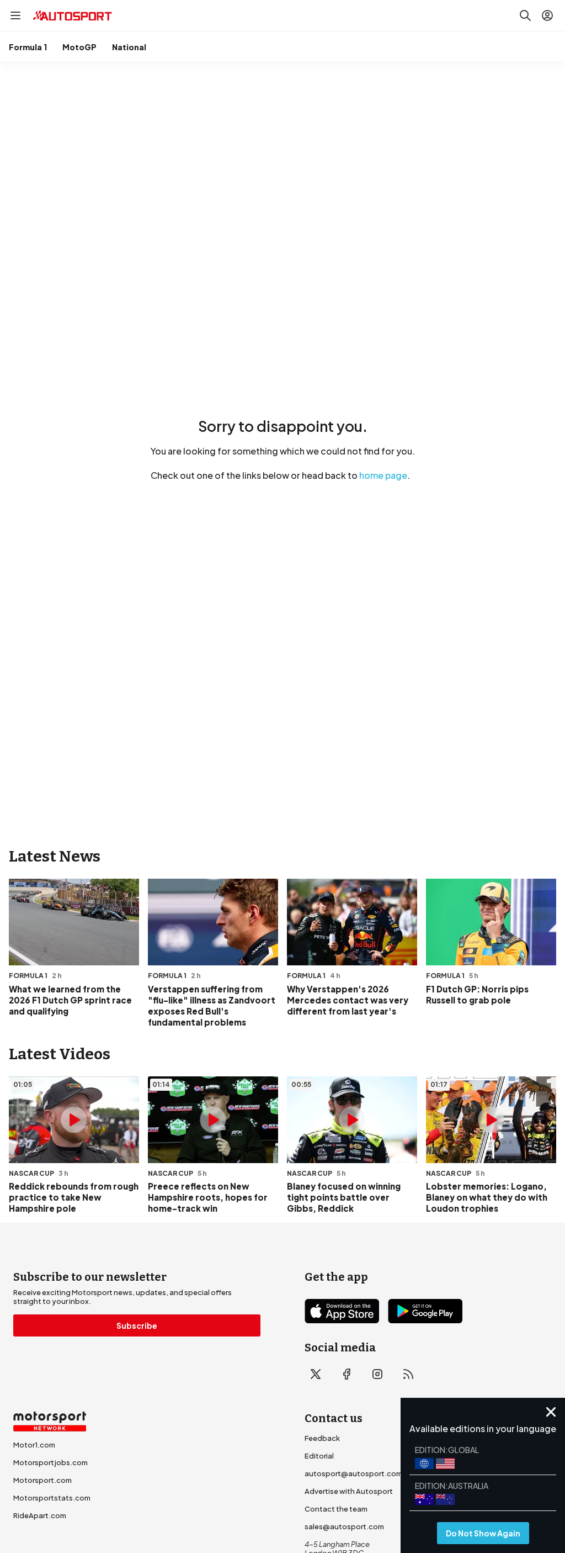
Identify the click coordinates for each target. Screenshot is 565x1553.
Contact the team (336, 1508)
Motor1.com (34, 1444)
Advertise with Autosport (349, 1491)
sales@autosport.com (344, 1526)
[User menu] (547, 15)
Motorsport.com (42, 1480)
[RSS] (408, 1374)
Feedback (322, 1438)
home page (383, 475)
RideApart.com (39, 1515)
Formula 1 (28, 47)
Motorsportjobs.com (50, 1462)
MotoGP (79, 47)
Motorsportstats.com (51, 1497)
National (129, 47)
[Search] (525, 15)
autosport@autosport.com (353, 1473)
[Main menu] (15, 15)
